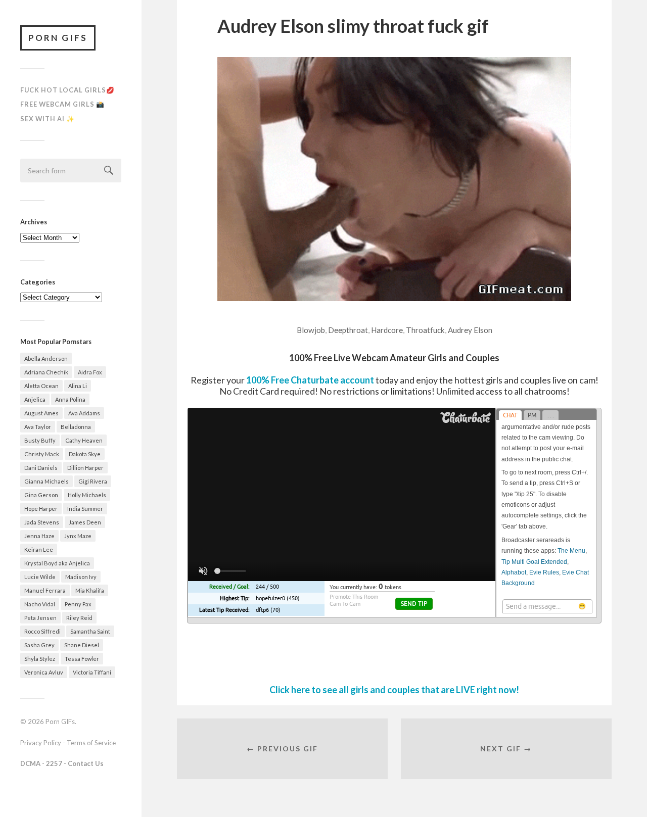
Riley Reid (79, 617)
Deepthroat (348, 329)
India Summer (85, 508)
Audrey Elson (470, 329)
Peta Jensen (40, 617)
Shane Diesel (81, 645)
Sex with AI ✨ (47, 119)
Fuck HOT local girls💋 (67, 90)
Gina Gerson (41, 495)
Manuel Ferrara (45, 590)
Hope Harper (41, 508)
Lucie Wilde (40, 576)
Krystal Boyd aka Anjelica (57, 563)
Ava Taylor (37, 426)
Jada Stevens (41, 522)
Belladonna (76, 426)
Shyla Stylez (39, 658)
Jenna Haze (39, 536)
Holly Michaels (87, 495)
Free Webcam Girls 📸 (62, 104)
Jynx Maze (77, 536)
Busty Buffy (40, 440)
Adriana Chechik (46, 372)
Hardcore (387, 329)
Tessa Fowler (82, 658)
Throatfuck (425, 329)
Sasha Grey (39, 645)
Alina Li (77, 385)
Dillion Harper (85, 467)
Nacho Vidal (39, 604)
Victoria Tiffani (92, 672)
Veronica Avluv (43, 672)
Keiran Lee (38, 549)
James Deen (85, 522)
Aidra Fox (90, 372)
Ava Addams (84, 413)
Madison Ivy (81, 576)
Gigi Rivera (92, 481)
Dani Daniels (41, 467)
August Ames (41, 413)
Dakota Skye (85, 454)
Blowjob (311, 329)
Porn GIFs (57, 37)
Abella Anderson (46, 358)
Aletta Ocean (41, 385)
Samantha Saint (90, 631)
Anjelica (34, 399)
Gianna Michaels (46, 481)
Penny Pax (78, 604)
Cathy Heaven (84, 440)
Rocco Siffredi (42, 631)
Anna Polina (70, 399)
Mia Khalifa (89, 590)
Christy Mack (41, 454)
